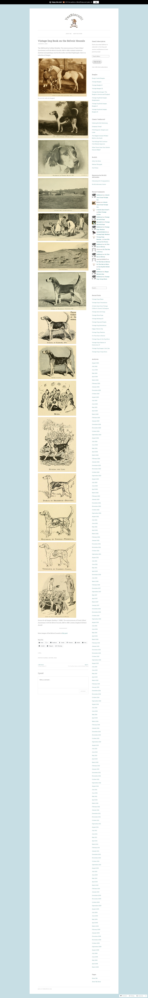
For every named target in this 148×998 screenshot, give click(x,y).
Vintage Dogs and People (99, 322)
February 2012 (96, 806)
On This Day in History (103, 261)
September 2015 (96, 660)
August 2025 (95, 397)
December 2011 (96, 813)
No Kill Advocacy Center (99, 184)
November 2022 (96, 506)
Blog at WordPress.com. (45, 989)
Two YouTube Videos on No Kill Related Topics (78, 665)
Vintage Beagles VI (42, 665)
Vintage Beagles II (97, 85)
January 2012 (95, 810)
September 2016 (96, 619)
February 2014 (96, 724)
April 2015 (95, 677)
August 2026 (95, 363)
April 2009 (95, 922)
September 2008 (96, 946)
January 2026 (95, 387)
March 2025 (95, 414)
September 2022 (96, 513)
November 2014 (96, 694)
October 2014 (95, 697)
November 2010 (96, 858)
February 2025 (96, 417)
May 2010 (94, 878)
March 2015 (95, 680)
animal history (48, 657)
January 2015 (95, 687)
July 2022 (94, 520)
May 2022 (94, 527)
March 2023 (95, 492)
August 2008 (95, 950)
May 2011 (94, 837)
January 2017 (95, 605)
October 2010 (95, 861)
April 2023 (95, 489)
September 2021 (96, 554)
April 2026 (95, 376)
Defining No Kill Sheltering (100, 123)
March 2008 (95, 967)
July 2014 (94, 707)
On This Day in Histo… (103, 264)
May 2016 (94, 632)
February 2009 (96, 929)
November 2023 (96, 469)
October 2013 (95, 738)
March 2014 (95, 721)
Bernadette (100, 222)
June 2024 (95, 445)
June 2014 (95, 711)
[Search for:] (99, 288)
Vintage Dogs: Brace (97, 299)
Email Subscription (98, 41)
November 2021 (96, 547)
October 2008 (96, 943)
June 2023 (95, 486)
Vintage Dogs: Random (103, 234)
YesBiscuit (100, 195)
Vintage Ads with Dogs (98, 312)
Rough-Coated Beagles (98, 78)
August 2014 (95, 704)
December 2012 (96, 772)
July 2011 (94, 830)
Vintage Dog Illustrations (99, 325)
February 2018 (96, 585)
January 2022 (95, 540)
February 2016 (96, 643)
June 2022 (95, 523)
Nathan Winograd (97, 164)
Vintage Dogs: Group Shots (99, 352)
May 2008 (94, 960)
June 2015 (95, 670)
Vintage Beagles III (97, 88)
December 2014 (96, 690)
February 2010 (96, 888)
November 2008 (96, 939)
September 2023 (96, 475)
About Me (69, 33)
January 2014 (95, 728)
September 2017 (96, 591)
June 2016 (95, 629)
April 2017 (95, 598)
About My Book (77, 33)
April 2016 (95, 636)
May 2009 (94, 919)
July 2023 (94, 482)
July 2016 (94, 626)
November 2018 (96, 574)
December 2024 (96, 424)
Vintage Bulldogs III (97, 318)
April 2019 (95, 571)
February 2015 (96, 684)
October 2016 (95, 615)
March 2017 (95, 602)
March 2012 (95, 803)
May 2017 (94, 595)
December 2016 (96, 608)
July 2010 (94, 871)
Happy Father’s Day (97, 329)
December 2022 (96, 503)
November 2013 (96, 735)
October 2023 (95, 472)
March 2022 (95, 533)
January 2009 (96, 933)
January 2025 (95, 421)
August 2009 (95, 909)
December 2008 (96, 936)
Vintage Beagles (96, 81)
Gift (96, 2)
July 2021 (94, 561)
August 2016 (95, 622)
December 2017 (96, 588)
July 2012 (94, 789)
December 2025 (96, 390)
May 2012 (94, 796)
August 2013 (95, 745)
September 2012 (96, 783)
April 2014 (95, 718)
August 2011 (95, 827)
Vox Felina (95, 168)
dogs (55, 657)
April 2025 (95, 410)
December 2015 (96, 649)
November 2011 (96, 817)
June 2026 (95, 370)
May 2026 (94, 373)
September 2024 (96, 434)
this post (65, 633)
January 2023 (95, 499)
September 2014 (96, 701)
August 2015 (95, 663)
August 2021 (95, 557)
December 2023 (96, 465)
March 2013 (95, 762)
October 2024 (95, 431)
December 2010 (96, 854)
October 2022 (95, 509)
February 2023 (96, 496)
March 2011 (95, 844)
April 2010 (95, 881)
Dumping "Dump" (97, 126)
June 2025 (95, 404)
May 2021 (94, 567)
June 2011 (94, 834)
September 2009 (96, 905)
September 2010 (96, 864)
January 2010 (95, 892)
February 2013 (96, 765)
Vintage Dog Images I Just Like (101, 348)
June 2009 (95, 916)
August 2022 (95, 516)
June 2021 (95, 564)
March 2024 (95, 455)
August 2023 (95, 479)
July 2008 (94, 953)
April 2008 (95, 963)
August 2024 (95, 438)
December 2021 (96, 544)
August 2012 (95, 786)
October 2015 (95, 656)
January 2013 (95, 769)
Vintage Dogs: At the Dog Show (101, 339)
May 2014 (94, 714)
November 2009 (96, 899)
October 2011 (95, 820)
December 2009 (96, 895)
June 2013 (95, 752)
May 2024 (94, 448)
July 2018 (94, 578)
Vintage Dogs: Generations (99, 302)
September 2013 (96, 742)
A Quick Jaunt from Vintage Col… (103, 197)
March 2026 (95, 380)
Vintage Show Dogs (97, 315)
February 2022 (96, 537)
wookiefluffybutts (102, 232)
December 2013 (96, 731)
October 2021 (95, 550)
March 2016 (95, 639)
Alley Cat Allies (96, 161)
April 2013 (95, 759)
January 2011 (95, 851)
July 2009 (94, 912)
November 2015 (96, 653)
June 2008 (95, 957)
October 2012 (95, 779)
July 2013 (94, 748)
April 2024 (95, 451)
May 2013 (94, 755)
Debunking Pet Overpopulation (101, 181)
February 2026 (96, 383)
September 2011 (96, 823)
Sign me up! (97, 61)
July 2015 (94, 666)
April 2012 (95, 800)
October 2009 (96, 902)
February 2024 (96, 458)
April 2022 (95, 530)
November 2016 (96, 612)
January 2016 (95, 646)
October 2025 (95, 393)
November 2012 (96, 776)
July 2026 (94, 366)
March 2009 (95, 926)
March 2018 (95, 581)
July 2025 (94, 400)
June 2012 (95, 793)
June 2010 (95, 875)
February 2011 (96, 847)
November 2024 (96, 428)
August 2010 (95, 868)
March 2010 (95, 885)
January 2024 (95, 462)
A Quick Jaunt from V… (103, 209)
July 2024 (94, 441)
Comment (83, 691)
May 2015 (94, 673)
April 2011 (94, 841)
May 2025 (94, 407)
